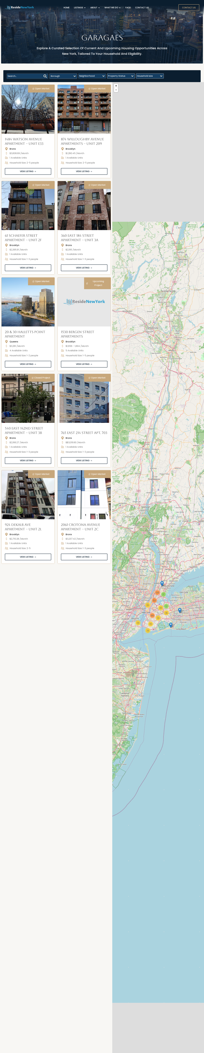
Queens (14, 341)
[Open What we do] (120, 7)
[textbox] (55, 76)
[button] (180, 610)
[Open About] (99, 7)
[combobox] (63, 76)
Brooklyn (70, 148)
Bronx (13, 148)
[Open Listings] (85, 7)
